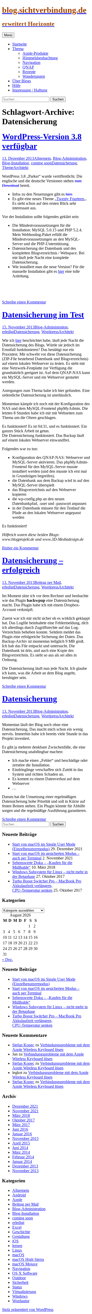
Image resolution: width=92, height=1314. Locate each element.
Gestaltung (21, 1236)
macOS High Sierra (28, 1259)
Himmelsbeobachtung (40, 58)
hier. (69, 194)
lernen (17, 1245)
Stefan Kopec (23, 1045)
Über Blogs (21, 81)
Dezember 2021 (25, 1106)
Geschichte (21, 1232)
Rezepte (29, 72)
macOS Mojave (25, 1264)
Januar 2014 (22, 1161)
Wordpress (50, 332)
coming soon (41, 163)
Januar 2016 (22, 1134)
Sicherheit (20, 1282)
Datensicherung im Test (43, 314)
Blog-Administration (69, 158)
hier (61, 271)
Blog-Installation (15, 163)
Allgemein (42, 158)
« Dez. (7, 959)
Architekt (20, 167)
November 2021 (25, 1111)
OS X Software (24, 1273)
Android (19, 1195)
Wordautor (20, 1301)
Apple (17, 1199)
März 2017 (21, 1125)
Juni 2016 (20, 1129)
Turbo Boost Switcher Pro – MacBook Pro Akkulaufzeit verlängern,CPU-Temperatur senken (46, 885)
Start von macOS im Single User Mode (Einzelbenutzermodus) (43, 846)
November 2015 (25, 1138)
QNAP (28, 67)
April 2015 (21, 1143)
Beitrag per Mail (47, 582)
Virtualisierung (24, 1291)
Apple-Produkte (35, 53)
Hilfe (16, 85)
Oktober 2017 (23, 1120)
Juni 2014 (20, 1148)
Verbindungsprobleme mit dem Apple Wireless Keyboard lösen (51, 1047)
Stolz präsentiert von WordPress (27, 1309)
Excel (16, 1227)
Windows (20, 1296)
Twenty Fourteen (70, 199)
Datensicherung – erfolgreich (32, 565)
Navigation (31, 62)
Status (17, 1287)
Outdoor (19, 1278)
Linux (17, 1250)
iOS (15, 1241)
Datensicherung (64, 163)
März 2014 (21, 1152)
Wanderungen (33, 76)
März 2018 (21, 1115)
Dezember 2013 (25, 1166)
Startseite (19, 44)
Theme (7, 167)
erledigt (8, 332)
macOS (18, 1255)
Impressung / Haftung (29, 90)
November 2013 (25, 1171)
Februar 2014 (23, 1157)
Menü (8, 35)
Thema (18, 49)
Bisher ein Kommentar (20, 548)
